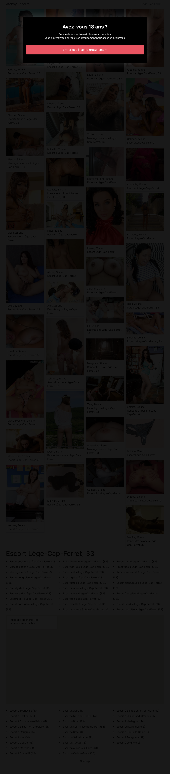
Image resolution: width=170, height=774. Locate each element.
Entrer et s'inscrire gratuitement (85, 49)
